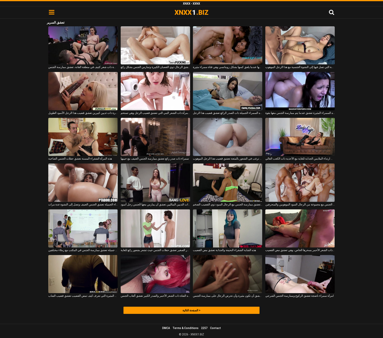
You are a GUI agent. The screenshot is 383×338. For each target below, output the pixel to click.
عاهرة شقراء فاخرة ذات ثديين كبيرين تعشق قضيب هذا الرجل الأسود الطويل (83, 112)
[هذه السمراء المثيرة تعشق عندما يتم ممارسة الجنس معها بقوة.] (300, 91)
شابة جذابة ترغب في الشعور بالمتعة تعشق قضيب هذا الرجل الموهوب (227, 158)
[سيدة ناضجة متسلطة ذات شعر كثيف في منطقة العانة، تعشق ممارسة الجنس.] (83, 45)
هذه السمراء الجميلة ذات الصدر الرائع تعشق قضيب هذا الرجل (227, 112)
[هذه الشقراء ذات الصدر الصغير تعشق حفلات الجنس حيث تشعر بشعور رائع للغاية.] (155, 228)
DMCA (166, 328)
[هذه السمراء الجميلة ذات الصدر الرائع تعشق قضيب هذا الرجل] (227, 91)
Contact (215, 328)
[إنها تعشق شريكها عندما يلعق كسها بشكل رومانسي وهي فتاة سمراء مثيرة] (227, 45)
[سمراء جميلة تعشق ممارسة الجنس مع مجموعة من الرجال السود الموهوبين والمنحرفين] (300, 183)
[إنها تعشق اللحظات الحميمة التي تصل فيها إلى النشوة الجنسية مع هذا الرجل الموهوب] (300, 45)
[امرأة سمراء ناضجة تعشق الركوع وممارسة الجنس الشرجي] (300, 274)
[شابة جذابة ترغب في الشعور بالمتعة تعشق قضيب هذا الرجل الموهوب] (227, 137)
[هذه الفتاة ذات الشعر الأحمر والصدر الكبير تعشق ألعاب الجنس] (155, 274)
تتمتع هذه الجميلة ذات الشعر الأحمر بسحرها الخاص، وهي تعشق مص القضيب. (300, 250)
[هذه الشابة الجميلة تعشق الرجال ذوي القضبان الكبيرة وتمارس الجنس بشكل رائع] (155, 45)
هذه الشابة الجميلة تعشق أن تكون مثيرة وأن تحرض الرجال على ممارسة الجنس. (227, 295)
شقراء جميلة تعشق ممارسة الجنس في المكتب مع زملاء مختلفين (83, 250)
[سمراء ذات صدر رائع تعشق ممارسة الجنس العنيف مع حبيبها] (155, 137)
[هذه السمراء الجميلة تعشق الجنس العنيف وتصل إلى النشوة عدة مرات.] (83, 183)
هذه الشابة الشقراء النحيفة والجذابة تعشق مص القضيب (224, 250)
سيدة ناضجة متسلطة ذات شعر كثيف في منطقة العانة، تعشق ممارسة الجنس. (83, 67)
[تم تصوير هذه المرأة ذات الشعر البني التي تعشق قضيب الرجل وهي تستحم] (155, 91)
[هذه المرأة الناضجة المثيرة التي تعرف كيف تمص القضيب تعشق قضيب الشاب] (83, 274)
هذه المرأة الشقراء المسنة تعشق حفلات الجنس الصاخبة (80, 158)
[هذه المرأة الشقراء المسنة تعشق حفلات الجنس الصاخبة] (83, 137)
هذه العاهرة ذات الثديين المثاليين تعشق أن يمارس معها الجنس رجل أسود (155, 204)
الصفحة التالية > (191, 310)
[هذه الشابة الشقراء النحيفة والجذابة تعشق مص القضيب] (227, 228)
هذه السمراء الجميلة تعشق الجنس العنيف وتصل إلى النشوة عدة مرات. (83, 204)
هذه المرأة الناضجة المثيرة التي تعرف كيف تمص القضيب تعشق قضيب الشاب (83, 295)
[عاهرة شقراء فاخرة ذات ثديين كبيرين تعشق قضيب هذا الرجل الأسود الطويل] (83, 91)
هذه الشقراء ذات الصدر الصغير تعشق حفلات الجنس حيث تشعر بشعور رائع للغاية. (155, 250)
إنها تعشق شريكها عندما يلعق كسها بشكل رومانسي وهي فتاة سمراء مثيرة (227, 67)
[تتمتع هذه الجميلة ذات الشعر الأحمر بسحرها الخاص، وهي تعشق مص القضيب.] (300, 228)
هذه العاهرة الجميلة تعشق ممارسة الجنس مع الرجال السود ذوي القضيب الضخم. (227, 204)
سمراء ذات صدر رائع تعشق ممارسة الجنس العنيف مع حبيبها (155, 158)
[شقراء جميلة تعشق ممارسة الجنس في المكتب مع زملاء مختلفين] (83, 228)
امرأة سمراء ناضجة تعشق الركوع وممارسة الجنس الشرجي (299, 295)
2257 (204, 328)
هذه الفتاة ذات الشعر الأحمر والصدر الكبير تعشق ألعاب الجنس (155, 295)
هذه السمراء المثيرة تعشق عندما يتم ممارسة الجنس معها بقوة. (300, 112)
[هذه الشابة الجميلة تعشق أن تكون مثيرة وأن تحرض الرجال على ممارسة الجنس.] (227, 274)
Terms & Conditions (185, 328)
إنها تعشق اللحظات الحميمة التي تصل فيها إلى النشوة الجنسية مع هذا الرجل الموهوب (300, 67)
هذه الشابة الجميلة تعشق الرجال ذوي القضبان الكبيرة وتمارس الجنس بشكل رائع (155, 67)
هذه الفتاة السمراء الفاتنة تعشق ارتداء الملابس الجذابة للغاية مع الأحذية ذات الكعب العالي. (300, 158)
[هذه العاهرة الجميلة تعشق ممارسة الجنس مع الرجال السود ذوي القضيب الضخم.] (227, 183)
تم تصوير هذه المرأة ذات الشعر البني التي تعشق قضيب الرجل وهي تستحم (155, 112)
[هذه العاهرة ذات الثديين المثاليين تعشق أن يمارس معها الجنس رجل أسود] (155, 183)
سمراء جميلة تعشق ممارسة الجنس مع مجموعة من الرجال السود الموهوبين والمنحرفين (300, 204)
